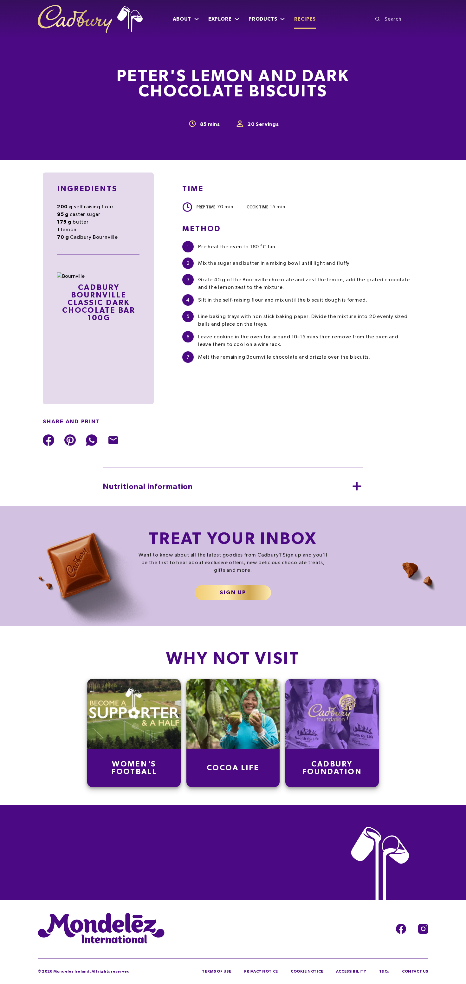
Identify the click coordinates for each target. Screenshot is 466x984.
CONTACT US (415, 971)
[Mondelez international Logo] (101, 929)
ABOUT (182, 19)
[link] (134, 733)
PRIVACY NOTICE (261, 971)
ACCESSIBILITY (351, 971)
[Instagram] (423, 929)
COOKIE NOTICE (307, 971)
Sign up (233, 593)
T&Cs (384, 971)
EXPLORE (219, 19)
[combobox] (401, 19)
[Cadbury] (90, 19)
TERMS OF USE (216, 971)
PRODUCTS (263, 19)
